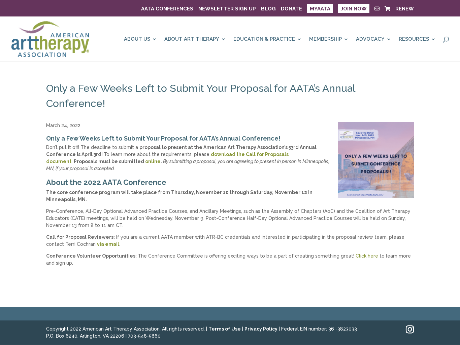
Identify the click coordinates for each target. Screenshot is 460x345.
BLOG (268, 9)
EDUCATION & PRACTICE (264, 39)
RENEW (404, 9)
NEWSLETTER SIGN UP (227, 9)
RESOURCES (414, 39)
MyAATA (320, 9)
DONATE (291, 9)
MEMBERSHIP (325, 39)
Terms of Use (224, 329)
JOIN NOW (354, 9)
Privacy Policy (260, 329)
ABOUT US (137, 39)
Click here (367, 256)
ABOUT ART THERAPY (191, 39)
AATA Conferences (167, 9)
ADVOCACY (370, 39)
